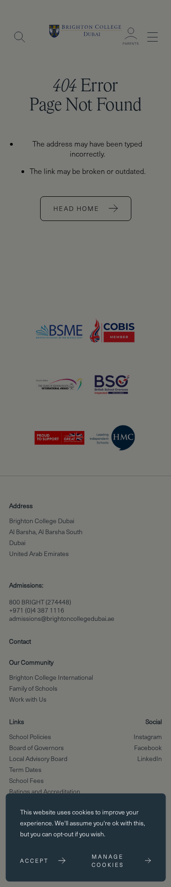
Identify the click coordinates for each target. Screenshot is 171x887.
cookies (83, 812)
